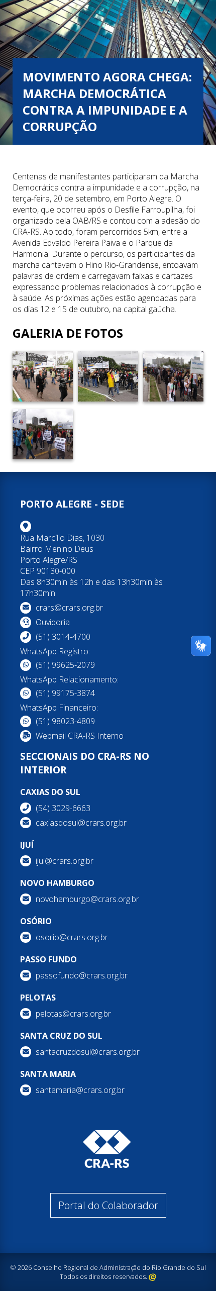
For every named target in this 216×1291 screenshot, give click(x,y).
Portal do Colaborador (108, 1205)
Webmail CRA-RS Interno (80, 735)
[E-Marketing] (152, 1276)
